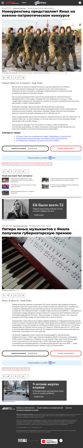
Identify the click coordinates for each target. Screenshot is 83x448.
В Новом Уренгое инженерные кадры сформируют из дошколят (43, 136)
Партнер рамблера (34, 440)
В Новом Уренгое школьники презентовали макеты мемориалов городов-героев (64, 179)
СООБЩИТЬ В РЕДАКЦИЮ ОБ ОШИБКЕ (27, 410)
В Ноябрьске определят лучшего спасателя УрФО (37, 141)
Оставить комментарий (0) (65, 148)
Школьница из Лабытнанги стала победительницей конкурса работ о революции (22, 180)
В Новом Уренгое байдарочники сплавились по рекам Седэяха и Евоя (64, 185)
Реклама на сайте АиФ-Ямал (25, 408)
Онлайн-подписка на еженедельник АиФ (50, 408)
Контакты (68, 408)
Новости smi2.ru (8, 220)
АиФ (65, 73)
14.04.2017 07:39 (7, 8)
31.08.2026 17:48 (7, 226)
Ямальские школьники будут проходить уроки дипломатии (41, 138)
